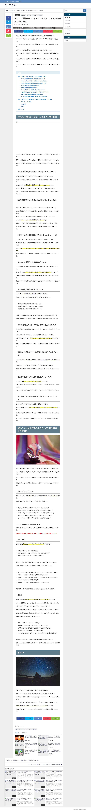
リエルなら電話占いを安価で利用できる (30, 85)
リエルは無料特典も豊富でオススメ (29, 87)
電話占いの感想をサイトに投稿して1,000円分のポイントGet (34, 92)
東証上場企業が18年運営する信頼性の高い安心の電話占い (34, 80)
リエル (34, 15)
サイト (29, 15)
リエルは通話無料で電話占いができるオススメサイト (33, 78)
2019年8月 (67, 33)
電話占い (17, 15)
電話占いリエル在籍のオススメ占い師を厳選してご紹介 (35, 99)
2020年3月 (67, 20)
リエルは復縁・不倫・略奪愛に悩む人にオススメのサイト (34, 96)
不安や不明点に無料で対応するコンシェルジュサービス (33, 83)
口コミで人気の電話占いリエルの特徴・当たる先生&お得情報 (44, 764)
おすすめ (24, 15)
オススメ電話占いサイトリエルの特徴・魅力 (32, 76)
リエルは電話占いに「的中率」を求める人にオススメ (33, 89)
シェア (8, 18)
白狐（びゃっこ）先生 (26, 101)
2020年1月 (67, 26)
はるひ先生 (23, 104)
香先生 (22, 106)
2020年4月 (67, 17)
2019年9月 (67, 30)
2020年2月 (67, 23)
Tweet (8, 23)
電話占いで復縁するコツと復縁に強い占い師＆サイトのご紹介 (23, 760)
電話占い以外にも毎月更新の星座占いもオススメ (32, 94)
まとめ (21, 109)
